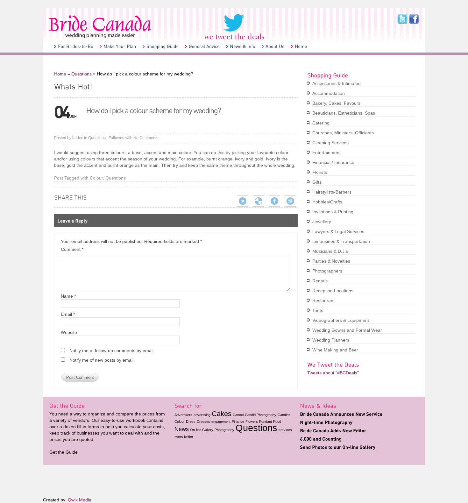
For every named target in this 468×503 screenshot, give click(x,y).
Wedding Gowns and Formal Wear (347, 330)
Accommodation (328, 93)
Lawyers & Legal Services (338, 231)
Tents (317, 310)
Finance (238, 421)
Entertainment (326, 152)
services (285, 430)
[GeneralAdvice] (204, 46)
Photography (224, 430)
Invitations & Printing (332, 211)
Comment (72, 249)
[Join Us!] (413, 19)
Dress (190, 421)
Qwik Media (79, 499)
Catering (321, 122)
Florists (319, 172)
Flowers (251, 421)
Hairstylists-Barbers (331, 192)
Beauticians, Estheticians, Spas (343, 113)
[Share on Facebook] (274, 200)
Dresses (203, 421)
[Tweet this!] (242, 200)
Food (277, 421)
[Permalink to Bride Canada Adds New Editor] (333, 430)
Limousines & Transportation (341, 241)
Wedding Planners (330, 340)
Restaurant (323, 300)
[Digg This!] (290, 200)
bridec (77, 138)
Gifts (317, 182)
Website (69, 332)
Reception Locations (332, 290)
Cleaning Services (330, 142)
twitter (188, 436)
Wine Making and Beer (335, 349)
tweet (178, 436)
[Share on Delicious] (258, 200)
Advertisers (183, 415)
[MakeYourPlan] (119, 46)
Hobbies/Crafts (327, 201)
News (181, 429)
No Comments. (146, 138)
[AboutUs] (275, 46)
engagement (220, 421)
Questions (81, 73)
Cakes (221, 414)
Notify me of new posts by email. (102, 360)
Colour (96, 178)
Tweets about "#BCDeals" (333, 372)
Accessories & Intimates (336, 83)
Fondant (265, 421)
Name (68, 296)
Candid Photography (260, 415)
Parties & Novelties (331, 261)
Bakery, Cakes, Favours (336, 103)
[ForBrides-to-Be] (75, 46)
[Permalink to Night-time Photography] (326, 422)
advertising (202, 415)
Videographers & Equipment (340, 320)
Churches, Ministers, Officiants (343, 132)
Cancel (238, 415)
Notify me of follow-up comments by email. (112, 350)
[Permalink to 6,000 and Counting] (321, 438)
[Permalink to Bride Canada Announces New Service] (341, 413)
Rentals (320, 280)
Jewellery (321, 221)
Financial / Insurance (333, 162)
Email (68, 314)
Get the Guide (63, 452)
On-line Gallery (201, 430)
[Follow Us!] (234, 26)
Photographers (327, 270)
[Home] (300, 46)
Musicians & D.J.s (330, 251)
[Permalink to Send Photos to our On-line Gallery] (337, 447)
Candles (284, 415)
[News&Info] (242, 46)
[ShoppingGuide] (162, 46)
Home (60, 73)
